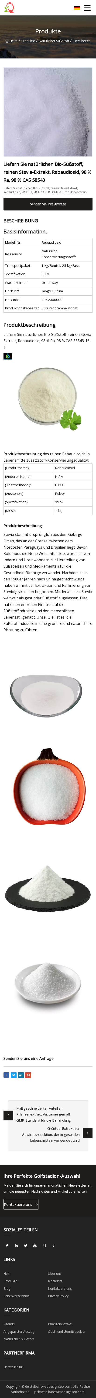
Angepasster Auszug (18, 1331)
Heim (13, 41)
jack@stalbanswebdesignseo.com (59, 1392)
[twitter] (25, 1245)
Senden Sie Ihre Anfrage (48, 204)
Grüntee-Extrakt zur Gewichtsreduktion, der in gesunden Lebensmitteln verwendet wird (51, 1134)
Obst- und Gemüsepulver (67, 1331)
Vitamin (9, 1324)
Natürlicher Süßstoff (54, 41)
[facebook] (6, 1245)
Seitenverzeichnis (16, 1296)
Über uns (55, 1273)
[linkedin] (16, 1245)
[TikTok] (53, 1245)
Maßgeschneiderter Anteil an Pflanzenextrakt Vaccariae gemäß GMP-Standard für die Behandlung (43, 1114)
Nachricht (55, 1281)
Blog (6, 1288)
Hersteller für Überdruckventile (16, 1368)
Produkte (28, 41)
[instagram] (44, 1245)
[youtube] (34, 1245)
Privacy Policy (58, 1296)
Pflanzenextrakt (60, 1324)
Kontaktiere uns (18, 1204)
